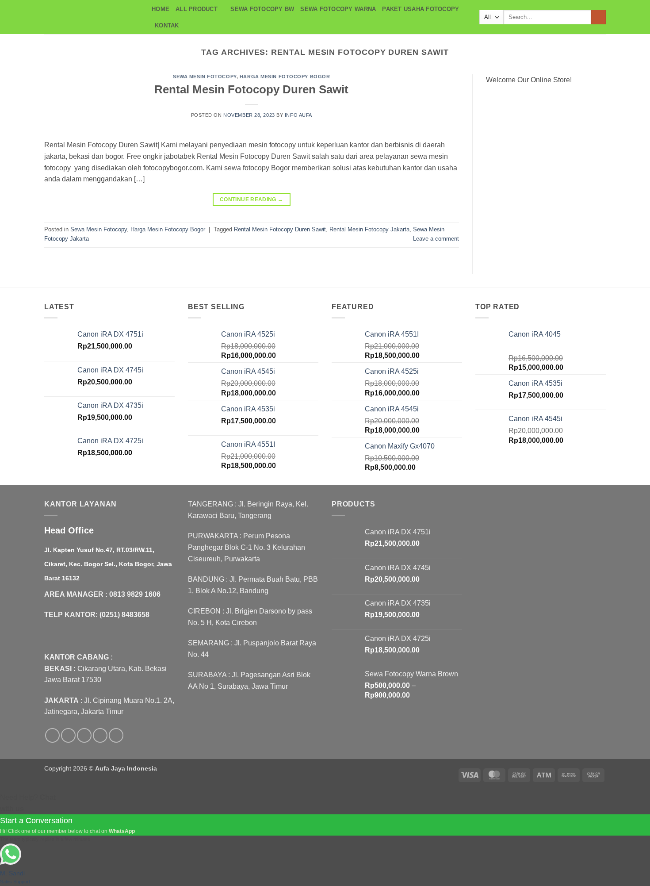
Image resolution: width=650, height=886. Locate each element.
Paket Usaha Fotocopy (420, 9)
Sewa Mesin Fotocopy (205, 76)
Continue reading (251, 199)
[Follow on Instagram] (68, 735)
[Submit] (598, 17)
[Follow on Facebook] (52, 735)
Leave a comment (436, 238)
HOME (160, 9)
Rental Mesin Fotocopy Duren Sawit (251, 89)
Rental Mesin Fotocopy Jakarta (369, 229)
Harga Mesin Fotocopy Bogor (285, 76)
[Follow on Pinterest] (116, 735)
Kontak (167, 25)
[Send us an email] (100, 735)
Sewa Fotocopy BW (262, 9)
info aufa (298, 115)
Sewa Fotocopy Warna (338, 9)
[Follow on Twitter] (84, 735)
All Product (197, 9)
